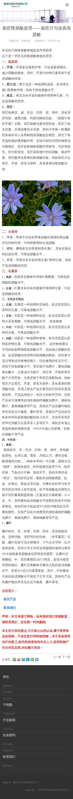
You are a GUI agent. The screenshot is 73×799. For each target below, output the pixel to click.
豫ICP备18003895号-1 (25, 782)
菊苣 (10, 107)
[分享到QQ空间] (14, 659)
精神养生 (8, 685)
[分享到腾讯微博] (23, 659)
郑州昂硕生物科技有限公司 (53, 789)
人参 (36, 423)
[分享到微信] (32, 659)
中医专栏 (8, 750)
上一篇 (57, 656)
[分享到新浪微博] (19, 659)
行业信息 (8, 729)
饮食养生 (26, 40)
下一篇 (66, 656)
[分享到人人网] (28, 659)
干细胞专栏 (9, 713)
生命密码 (8, 744)
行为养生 (8, 692)
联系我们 (8, 765)
